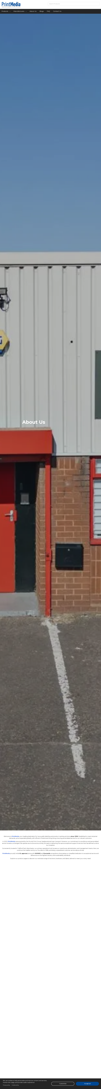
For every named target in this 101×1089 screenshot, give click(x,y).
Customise (62, 1083)
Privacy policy (6, 1085)
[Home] (11, 4)
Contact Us (57, 11)
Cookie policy (15, 1085)
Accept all (87, 1083)
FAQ (48, 11)
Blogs (42, 11)
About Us (33, 11)
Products (5, 11)
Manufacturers (18, 11)
